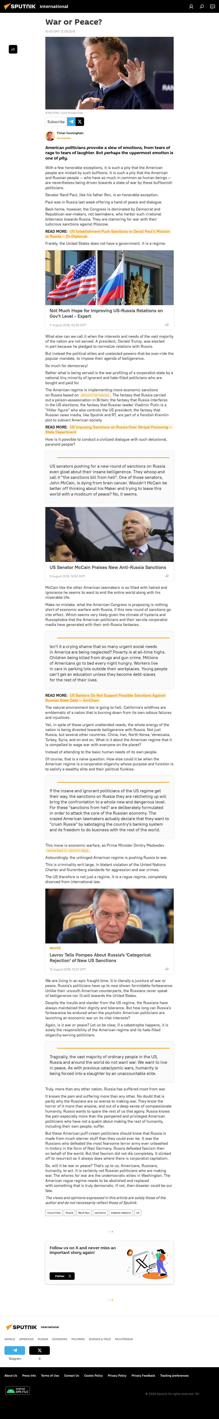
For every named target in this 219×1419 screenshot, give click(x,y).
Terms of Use (50, 1375)
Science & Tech (100, 1339)
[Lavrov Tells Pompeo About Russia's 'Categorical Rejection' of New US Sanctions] (109, 916)
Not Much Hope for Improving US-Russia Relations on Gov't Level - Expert (106, 313)
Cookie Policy (93, 1375)
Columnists (54, 1212)
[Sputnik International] (21, 10)
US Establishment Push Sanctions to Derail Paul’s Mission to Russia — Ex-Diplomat (108, 234)
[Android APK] (17, 1391)
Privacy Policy (117, 1375)
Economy (59, 1339)
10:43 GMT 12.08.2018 (60, 31)
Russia (69, 1212)
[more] (167, 324)
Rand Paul (84, 1212)
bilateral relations (121, 1212)
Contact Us (71, 1375)
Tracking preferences (174, 1375)
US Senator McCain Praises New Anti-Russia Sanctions (108, 567)
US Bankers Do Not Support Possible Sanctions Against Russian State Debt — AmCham (105, 698)
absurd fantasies (95, 394)
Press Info (29, 1375)
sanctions (100, 1212)
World (55, 948)
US (137, 1212)
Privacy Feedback (143, 1375)
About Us (10, 1375)
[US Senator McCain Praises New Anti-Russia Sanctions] (109, 534)
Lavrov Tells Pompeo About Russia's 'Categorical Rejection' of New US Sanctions (100, 957)
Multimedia (124, 1339)
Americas (26, 1339)
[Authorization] (191, 6)
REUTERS (53, 112)
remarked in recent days (67, 850)
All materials (64, 138)
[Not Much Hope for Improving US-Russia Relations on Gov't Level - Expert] (109, 277)
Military (77, 1339)
